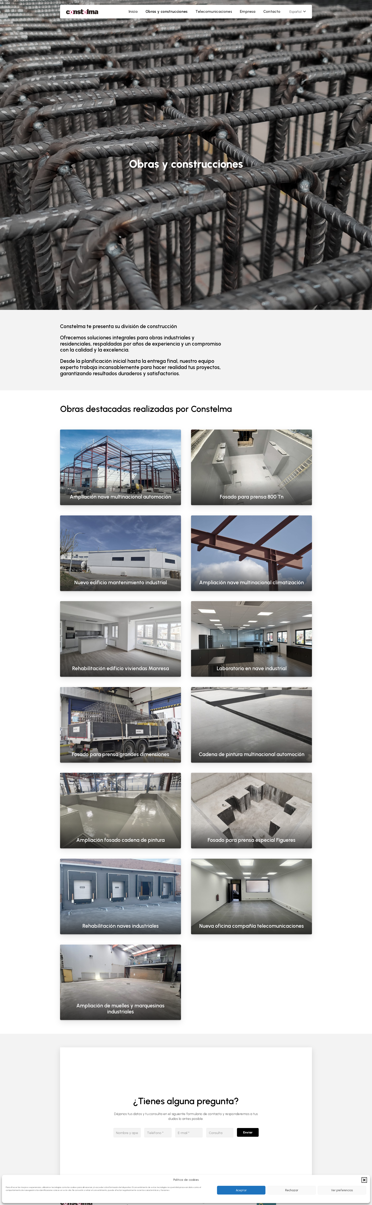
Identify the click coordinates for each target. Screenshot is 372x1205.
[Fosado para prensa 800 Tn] (251, 467)
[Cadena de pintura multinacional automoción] (251, 725)
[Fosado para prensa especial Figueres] (251, 810)
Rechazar (291, 1190)
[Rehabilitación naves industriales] (120, 896)
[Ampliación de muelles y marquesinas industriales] (120, 982)
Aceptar (241, 1190)
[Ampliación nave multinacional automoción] (120, 467)
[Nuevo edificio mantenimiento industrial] (120, 553)
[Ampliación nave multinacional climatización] (251, 553)
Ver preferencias (342, 1190)
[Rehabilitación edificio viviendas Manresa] (120, 639)
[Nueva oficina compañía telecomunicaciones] (251, 896)
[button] (364, 1180)
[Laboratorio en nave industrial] (251, 639)
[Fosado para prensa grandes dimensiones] (120, 725)
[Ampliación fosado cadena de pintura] (120, 810)
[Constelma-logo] (82, 12)
